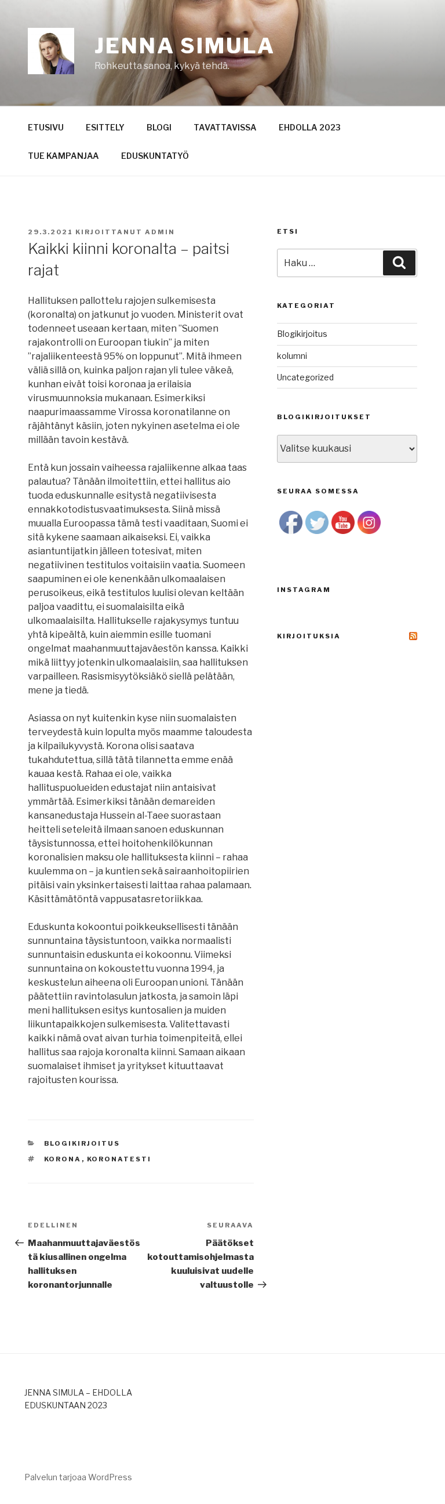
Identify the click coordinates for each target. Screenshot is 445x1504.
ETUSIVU (46, 127)
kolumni (292, 356)
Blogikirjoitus (82, 1143)
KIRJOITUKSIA (309, 636)
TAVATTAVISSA (225, 127)
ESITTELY (105, 127)
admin (160, 232)
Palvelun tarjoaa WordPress (78, 1477)
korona (63, 1159)
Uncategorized (305, 377)
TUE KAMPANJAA (63, 156)
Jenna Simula (184, 46)
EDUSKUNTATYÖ (155, 156)
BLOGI (159, 127)
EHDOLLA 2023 (310, 127)
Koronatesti (119, 1159)
